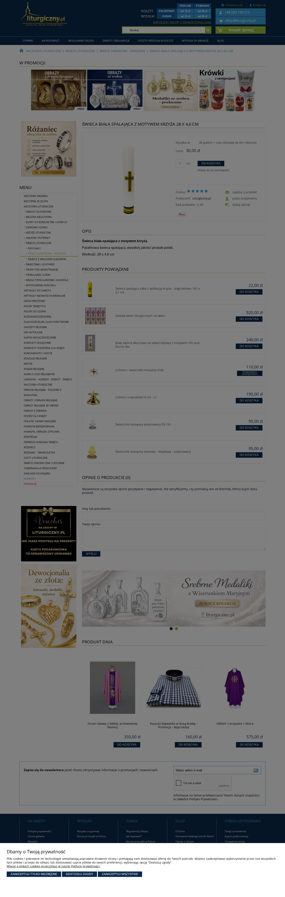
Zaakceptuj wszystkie (120, 874)
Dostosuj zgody (79, 874)
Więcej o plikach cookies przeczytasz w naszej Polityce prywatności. (53, 866)
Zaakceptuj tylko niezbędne (34, 874)
